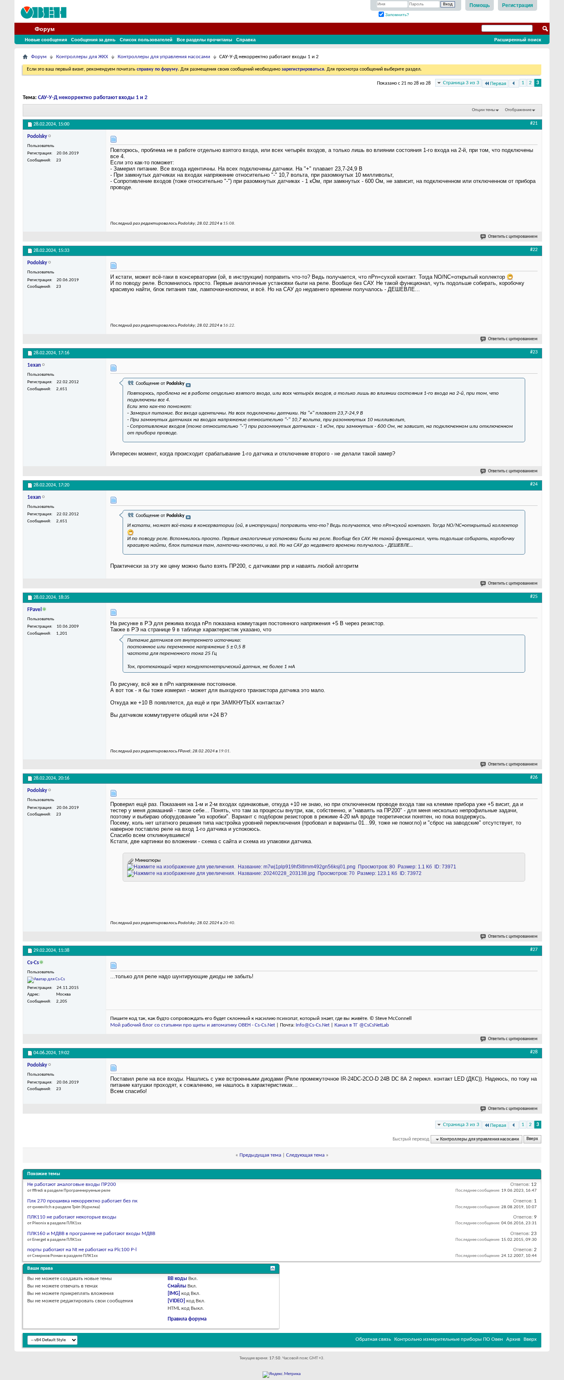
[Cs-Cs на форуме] (46, 980)
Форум (45, 29)
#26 (534, 777)
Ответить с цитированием (513, 237)
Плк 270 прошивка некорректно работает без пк (82, 1201)
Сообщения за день (93, 39)
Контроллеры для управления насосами (164, 56)
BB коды (177, 1278)
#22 (534, 249)
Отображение (518, 110)
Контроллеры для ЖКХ (82, 56)
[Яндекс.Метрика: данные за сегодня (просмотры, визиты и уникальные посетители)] (282, 1374)
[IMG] (174, 1293)
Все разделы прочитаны (204, 39)
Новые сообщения (46, 39)
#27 (534, 949)
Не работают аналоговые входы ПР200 (71, 1184)
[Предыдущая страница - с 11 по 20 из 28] (514, 84)
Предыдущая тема (260, 1155)
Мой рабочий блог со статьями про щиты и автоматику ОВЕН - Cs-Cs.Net (192, 1025)
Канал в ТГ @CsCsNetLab (361, 1025)
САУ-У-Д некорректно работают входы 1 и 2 (92, 98)
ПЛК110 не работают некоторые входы (71, 1217)
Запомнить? (396, 14)
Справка (246, 39)
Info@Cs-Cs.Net (312, 1025)
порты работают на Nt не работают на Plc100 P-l (82, 1249)
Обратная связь (373, 1339)
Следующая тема (305, 1155)
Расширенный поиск (517, 39)
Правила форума (187, 1319)
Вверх (532, 1139)
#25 (534, 596)
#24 (534, 484)
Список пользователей (146, 39)
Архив (513, 1339)
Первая (498, 83)
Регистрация (517, 5)
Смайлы (177, 1286)
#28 (534, 1052)
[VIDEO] (176, 1301)
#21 (534, 123)
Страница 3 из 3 (461, 82)
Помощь (479, 5)
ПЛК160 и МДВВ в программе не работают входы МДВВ (91, 1233)
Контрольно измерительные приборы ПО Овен (448, 1339)
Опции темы (483, 110)
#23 (534, 352)
